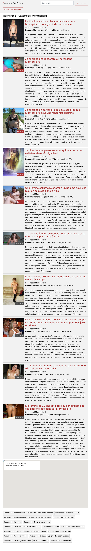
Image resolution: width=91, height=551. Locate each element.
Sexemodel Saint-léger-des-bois (17, 540)
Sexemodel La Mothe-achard (67, 513)
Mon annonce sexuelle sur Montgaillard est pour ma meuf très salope (55, 278)
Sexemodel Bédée (41, 540)
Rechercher (82, 3)
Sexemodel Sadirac (50, 526)
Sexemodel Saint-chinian (58, 536)
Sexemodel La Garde (12, 531)
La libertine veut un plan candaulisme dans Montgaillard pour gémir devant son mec (50, 23)
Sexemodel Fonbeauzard (61, 540)
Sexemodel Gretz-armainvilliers (37, 522)
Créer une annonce (12, 9)
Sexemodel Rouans (38, 536)
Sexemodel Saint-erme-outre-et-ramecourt (22, 526)
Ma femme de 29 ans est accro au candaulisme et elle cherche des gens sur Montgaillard (54, 407)
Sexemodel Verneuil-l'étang (39, 517)
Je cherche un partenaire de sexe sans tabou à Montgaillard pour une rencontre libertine (53, 111)
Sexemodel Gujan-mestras (15, 517)
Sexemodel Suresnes (13, 522)
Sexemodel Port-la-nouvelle (15, 536)
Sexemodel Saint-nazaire (64, 517)
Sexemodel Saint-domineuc (72, 526)
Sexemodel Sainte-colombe (34, 531)
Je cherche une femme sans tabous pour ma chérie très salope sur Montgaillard (55, 367)
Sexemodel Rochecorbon (14, 513)
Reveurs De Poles (13, 3)
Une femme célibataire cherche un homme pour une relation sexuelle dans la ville (55, 189)
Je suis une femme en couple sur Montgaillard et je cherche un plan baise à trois (55, 235)
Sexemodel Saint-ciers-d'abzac (40, 513)
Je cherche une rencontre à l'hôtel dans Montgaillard (48, 60)
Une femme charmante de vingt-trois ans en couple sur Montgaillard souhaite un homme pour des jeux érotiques (55, 322)
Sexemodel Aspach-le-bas (59, 531)
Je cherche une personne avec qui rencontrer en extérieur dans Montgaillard (53, 152)
